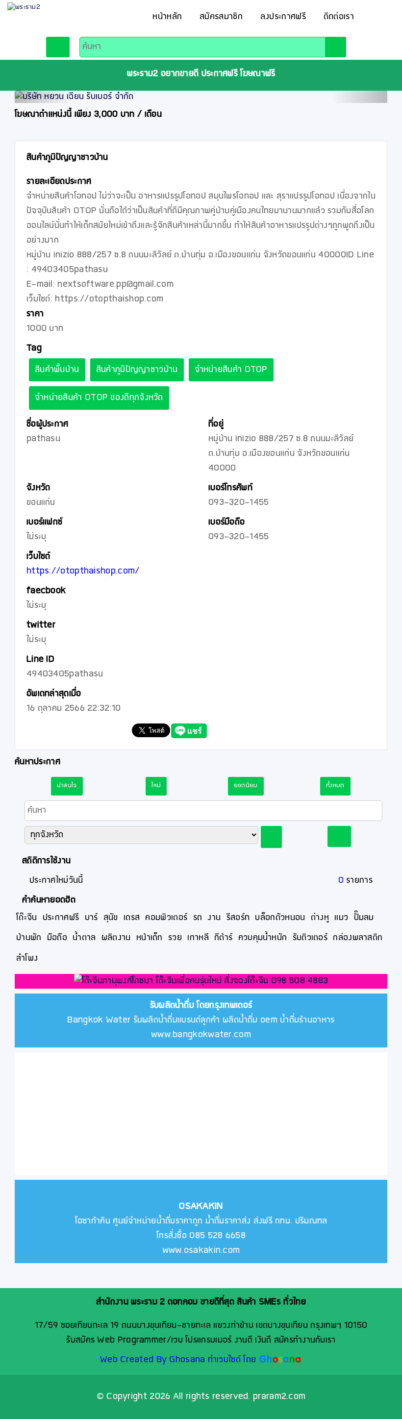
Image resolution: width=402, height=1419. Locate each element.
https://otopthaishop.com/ (83, 571)
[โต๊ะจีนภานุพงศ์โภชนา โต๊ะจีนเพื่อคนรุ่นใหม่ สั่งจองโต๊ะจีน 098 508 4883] (201, 982)
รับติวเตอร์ (310, 938)
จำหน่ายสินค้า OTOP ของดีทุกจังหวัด (99, 397)
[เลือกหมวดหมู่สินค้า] (57, 47)
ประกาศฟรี (61, 917)
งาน (214, 917)
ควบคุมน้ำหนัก (262, 938)
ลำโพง (27, 958)
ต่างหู (320, 917)
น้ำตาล (84, 938)
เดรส (132, 917)
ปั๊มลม (364, 917)
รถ (197, 917)
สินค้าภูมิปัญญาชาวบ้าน (137, 369)
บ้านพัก (29, 938)
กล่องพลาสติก (357, 938)
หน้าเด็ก (149, 938)
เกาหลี (198, 938)
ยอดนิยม (246, 785)
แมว (341, 917)
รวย (175, 938)
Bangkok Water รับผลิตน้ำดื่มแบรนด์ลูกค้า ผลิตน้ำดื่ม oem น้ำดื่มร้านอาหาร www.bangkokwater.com (200, 1020)
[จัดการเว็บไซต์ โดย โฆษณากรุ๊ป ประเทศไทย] (280, 1360)
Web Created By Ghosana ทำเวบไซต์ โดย (178, 1360)
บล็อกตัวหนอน (280, 917)
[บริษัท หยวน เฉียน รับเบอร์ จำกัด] (201, 97)
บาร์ (91, 917)
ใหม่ (156, 785)
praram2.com (279, 1396)
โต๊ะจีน (26, 917)
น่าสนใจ (67, 785)
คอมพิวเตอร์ (166, 917)
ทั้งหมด (335, 785)
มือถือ (57, 938)
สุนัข (110, 917)
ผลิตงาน (116, 938)
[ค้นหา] (335, 47)
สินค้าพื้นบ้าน (57, 369)
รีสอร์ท (238, 917)
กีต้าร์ (223, 938)
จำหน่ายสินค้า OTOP (231, 369)
